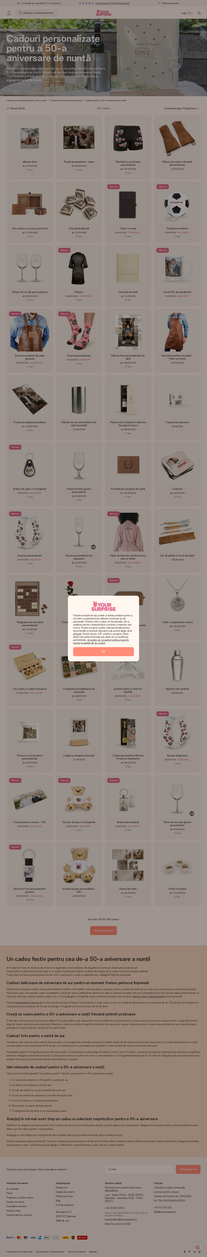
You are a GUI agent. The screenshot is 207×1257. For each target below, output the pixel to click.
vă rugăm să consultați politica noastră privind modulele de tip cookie (101, 641)
